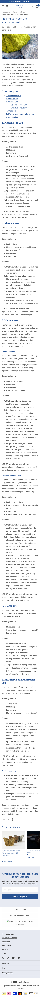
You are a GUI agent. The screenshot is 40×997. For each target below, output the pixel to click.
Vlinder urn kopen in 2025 (10, 853)
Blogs (15, 12)
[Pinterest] (8, 958)
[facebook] (19, 958)
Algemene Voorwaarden (11, 986)
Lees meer (6, 855)
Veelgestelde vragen (9, 938)
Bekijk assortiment (3, 6)
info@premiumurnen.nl (21, 915)
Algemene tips (12, 117)
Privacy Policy (26, 986)
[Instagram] (3, 958)
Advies (22, 12)
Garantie (5, 949)
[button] (12, 819)
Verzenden (6, 942)
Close (20, 963)
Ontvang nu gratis (20, 897)
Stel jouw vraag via (24, 923)
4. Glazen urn (12, 111)
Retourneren (6, 945)
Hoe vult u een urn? (32, 855)
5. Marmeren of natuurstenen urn (20, 114)
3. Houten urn (12, 102)
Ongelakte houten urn (20, 108)
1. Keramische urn (13, 95)
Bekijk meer (6, 862)
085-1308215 (21, 909)
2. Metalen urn (12, 99)
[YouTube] (13, 958)
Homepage (6, 12)
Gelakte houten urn (19, 105)
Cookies (36, 986)
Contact (5, 953)
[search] (7, 6)
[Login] (32, 6)
